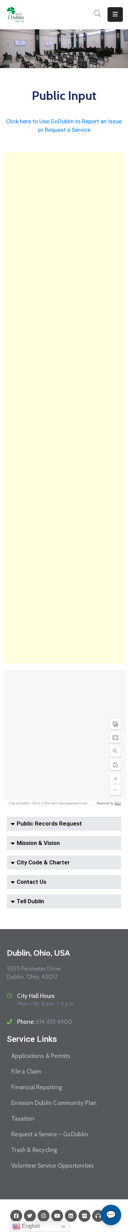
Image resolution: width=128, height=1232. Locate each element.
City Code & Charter (43, 862)
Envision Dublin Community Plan (54, 1102)
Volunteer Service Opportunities (52, 1165)
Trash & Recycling (34, 1149)
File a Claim (26, 1071)
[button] (64, 824)
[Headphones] (98, 1216)
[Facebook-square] (16, 1216)
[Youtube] (57, 1216)
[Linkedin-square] (71, 1216)
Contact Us (31, 881)
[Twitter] (30, 1216)
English (30, 1226)
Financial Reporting (36, 1087)
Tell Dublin (30, 901)
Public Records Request (49, 823)
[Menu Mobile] (115, 14)
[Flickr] (84, 1216)
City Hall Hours (36, 995)
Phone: (44, 1021)
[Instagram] (43, 1216)
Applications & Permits (40, 1055)
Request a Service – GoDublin (49, 1134)
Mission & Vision (38, 843)
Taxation (22, 1118)
